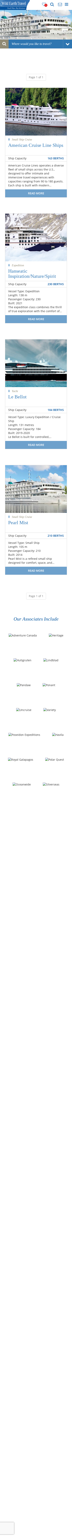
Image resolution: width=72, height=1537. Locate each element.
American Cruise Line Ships (35, 145)
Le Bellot (17, 396)
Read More (36, 193)
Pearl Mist (18, 522)
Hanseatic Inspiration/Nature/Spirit (32, 273)
